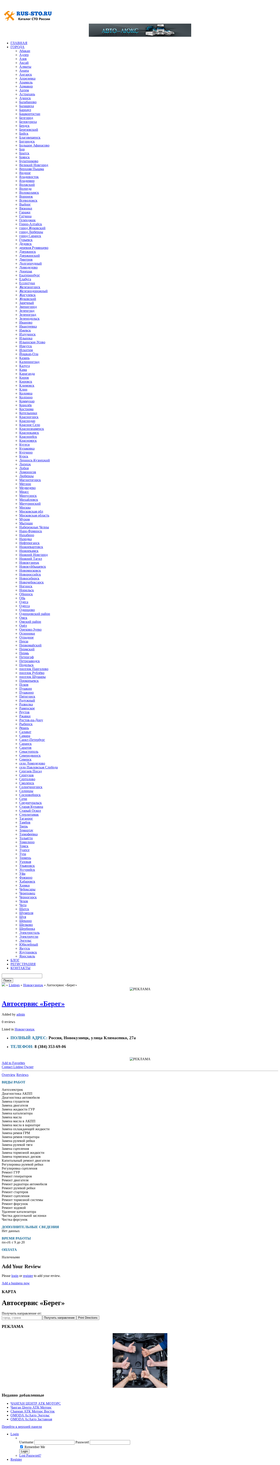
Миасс (24, 492)
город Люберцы (31, 232)
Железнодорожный (33, 291)
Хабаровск (27, 881)
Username (26, 1442)
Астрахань (27, 94)
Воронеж (26, 196)
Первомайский (30, 645)
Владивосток (29, 177)
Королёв (25, 405)
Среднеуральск (30, 803)
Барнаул (25, 110)
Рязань (24, 728)
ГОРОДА (17, 47)
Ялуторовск (28, 952)
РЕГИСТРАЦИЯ (23, 964)
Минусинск (28, 496)
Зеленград (26, 311)
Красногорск (28, 417)
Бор (22, 149)
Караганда (27, 373)
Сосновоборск (30, 795)
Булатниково (28, 161)
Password (82, 1442)
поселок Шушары (32, 677)
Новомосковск (30, 570)
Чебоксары (27, 889)
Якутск (24, 948)
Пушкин (25, 688)
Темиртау (26, 830)
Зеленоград (27, 314)
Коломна (25, 393)
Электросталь (29, 932)
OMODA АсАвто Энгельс (30, 1415)
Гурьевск (26, 240)
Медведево (27, 488)
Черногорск (28, 897)
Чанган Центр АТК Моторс (31, 1407)
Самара (24, 736)
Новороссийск (30, 574)
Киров (24, 377)
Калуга (24, 366)
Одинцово (27, 610)
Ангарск (25, 74)
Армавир (26, 86)
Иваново (25, 322)
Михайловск (28, 499)
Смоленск (26, 783)
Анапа (24, 70)
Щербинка (27, 929)
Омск (23, 618)
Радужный (27, 700)
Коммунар (27, 401)
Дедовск (25, 244)
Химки (24, 885)
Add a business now (16, 1283)
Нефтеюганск (29, 543)
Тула (22, 854)
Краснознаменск (31, 429)
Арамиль (26, 82)
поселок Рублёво (31, 673)
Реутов (24, 712)
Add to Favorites (13, 1063)
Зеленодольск (29, 318)
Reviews (22, 1075)
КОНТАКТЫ (20, 968)
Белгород (26, 118)
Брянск (24, 157)
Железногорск (29, 287)
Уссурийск (27, 869)
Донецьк (25, 271)
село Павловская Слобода (38, 767)
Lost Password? (30, 1455)
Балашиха (26, 106)
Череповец (27, 893)
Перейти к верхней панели (22, 1426)
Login (14, 1434)
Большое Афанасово (34, 145)
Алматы (25, 66)
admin (20, 1014)
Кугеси (24, 444)
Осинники (27, 633)
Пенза (23, 641)
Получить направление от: (22, 1313)
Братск (24, 153)
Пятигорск (27, 696)
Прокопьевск (29, 681)
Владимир (27, 181)
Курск (23, 456)
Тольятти (26, 838)
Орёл (23, 625)
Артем (24, 90)
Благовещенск (29, 137)
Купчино (26, 452)
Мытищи (26, 523)
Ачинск (25, 98)
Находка (25, 539)
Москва (25, 507)
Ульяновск (27, 866)
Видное (25, 173)
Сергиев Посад (30, 771)
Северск (25, 759)
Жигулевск (27, 295)
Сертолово (27, 779)
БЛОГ (14, 960)
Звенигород (28, 307)
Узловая (25, 862)
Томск (23, 846)
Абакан (24, 51)
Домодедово (28, 267)
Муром (24, 519)
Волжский (27, 185)
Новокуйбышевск (32, 566)
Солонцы (26, 791)
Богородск (27, 141)
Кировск (25, 381)
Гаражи (24, 212)
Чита (22, 905)
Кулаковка (27, 448)
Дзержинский (29, 255)
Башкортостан (29, 114)
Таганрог (26, 818)
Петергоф (26, 657)
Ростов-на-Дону (31, 720)
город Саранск (30, 236)
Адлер (24, 55)
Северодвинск (30, 755)
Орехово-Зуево (30, 629)
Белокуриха (28, 122)
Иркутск (25, 346)
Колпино (26, 397)
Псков (23, 684)
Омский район (30, 621)
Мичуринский (30, 503)
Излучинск (27, 334)
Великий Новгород (33, 165)
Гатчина (25, 216)
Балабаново (28, 102)
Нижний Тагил (30, 559)
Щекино (25, 921)
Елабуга (25, 279)
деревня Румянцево (33, 248)
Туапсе (24, 850)
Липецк (25, 464)
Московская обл (31, 511)
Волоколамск (29, 192)
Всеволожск (28, 200)
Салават (25, 732)
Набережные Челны (34, 527)
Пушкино (26, 692)
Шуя (22, 917)
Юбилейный (28, 944)
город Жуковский (32, 228)
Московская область (34, 515)
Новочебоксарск (31, 582)
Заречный (26, 303)
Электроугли (28, 936)
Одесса (24, 606)
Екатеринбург (29, 275)
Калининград (29, 362)
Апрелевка (27, 78)
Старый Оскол (30, 810)
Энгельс (25, 940)
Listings (14, 985)
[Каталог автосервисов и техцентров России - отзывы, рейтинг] (3, 985)
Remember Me (34, 1447)
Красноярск (28, 440)
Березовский (28, 129)
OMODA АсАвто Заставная (31, 1419)
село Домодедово (32, 763)
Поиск (7, 980)
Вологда (25, 188)
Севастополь (28, 751)
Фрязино (25, 877)
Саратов (25, 747)
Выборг (25, 204)
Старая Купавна (31, 806)
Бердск (24, 125)
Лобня (24, 468)
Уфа (22, 873)
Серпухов (26, 775)
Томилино (27, 842)
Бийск (23, 133)
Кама (23, 370)
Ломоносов (27, 472)
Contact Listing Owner (17, 1067)
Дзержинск (27, 251)
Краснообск (28, 436)
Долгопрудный (30, 263)
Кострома (26, 409)
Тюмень (25, 858)
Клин (23, 389)
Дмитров (26, 259)
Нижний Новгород (33, 555)
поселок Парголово (33, 669)
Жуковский (27, 299)
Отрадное (26, 637)
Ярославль (27, 956)
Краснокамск (29, 433)
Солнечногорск (30, 787)
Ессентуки (27, 283)
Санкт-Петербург (32, 740)
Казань (24, 358)
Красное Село (29, 425)
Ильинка (25, 338)
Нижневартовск (31, 547)
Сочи (23, 799)
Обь (22, 598)
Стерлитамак (29, 814)
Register (16, 1459)
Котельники (28, 413)
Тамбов (24, 822)
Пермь (24, 653)
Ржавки (25, 716)
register (28, 1276)
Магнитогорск (30, 480)
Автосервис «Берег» (33, 1004)
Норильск (26, 590)
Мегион (25, 484)
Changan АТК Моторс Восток (32, 1411)
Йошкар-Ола (28, 354)
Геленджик (27, 220)
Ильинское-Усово (32, 342)
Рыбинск (26, 724)
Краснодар (27, 421)
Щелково (26, 925)
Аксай (24, 63)
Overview (9, 1075)
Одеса (23, 602)
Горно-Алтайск (30, 224)
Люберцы (26, 476)
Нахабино (26, 535)
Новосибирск (29, 578)
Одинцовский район (34, 614)
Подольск (26, 665)
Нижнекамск (28, 551)
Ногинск (25, 586)
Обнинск (26, 594)
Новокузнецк (29, 562)
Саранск (25, 744)
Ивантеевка (28, 326)
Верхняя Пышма (31, 169)
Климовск (26, 385)
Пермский (27, 649)
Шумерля (26, 913)
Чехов (23, 901)
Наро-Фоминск (30, 531)
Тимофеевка (28, 834)
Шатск (24, 909)
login (14, 1276)
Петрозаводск (29, 661)
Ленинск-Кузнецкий (34, 460)
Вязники (25, 208)
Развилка (26, 704)
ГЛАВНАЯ (18, 43)
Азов (23, 59)
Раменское (27, 708)
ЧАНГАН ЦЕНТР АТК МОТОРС (35, 1403)
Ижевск (25, 330)
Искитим (26, 350)
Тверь (23, 826)
